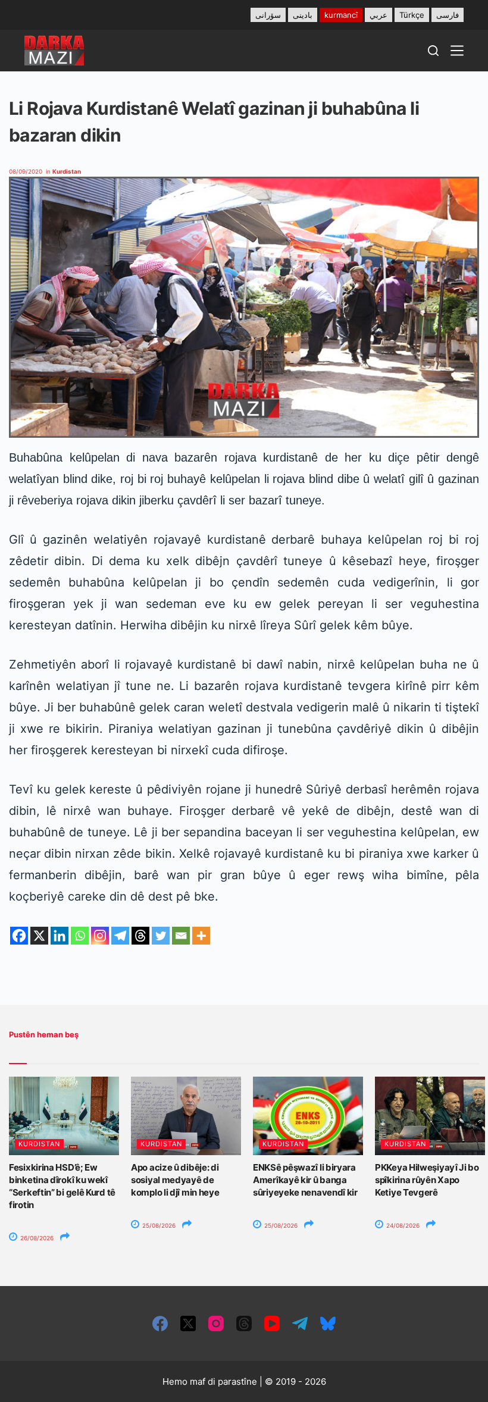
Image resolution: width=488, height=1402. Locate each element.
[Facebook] (19, 936)
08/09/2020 (25, 171)
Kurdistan (66, 171)
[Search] (433, 50)
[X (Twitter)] (188, 1323)
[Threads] (140, 936)
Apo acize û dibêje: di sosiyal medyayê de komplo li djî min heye (175, 1180)
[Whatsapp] (80, 936)
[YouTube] (272, 1323)
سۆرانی (268, 15)
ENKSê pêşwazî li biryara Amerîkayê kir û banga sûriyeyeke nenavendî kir (305, 1180)
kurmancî (341, 15)
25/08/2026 (158, 1225)
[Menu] (457, 50)
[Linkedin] (59, 936)
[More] (201, 936)
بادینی (302, 15)
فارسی (447, 15)
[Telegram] (120, 936)
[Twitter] (161, 936)
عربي (378, 15)
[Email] (181, 936)
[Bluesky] (328, 1323)
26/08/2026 (36, 1237)
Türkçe (411, 15)
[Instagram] (100, 936)
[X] (39, 936)
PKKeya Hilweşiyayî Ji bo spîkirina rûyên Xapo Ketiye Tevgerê (427, 1180)
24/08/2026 (402, 1225)
